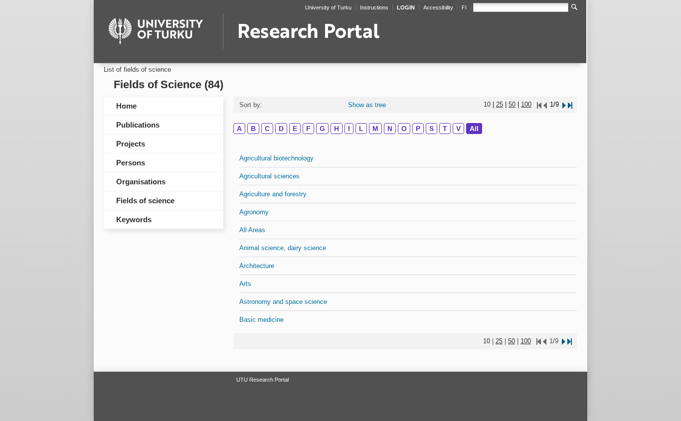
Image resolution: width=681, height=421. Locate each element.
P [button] (418, 129)
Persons (130, 162)
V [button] (458, 129)
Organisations (141, 181)
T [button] (445, 129)
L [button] (361, 129)
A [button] (239, 129)
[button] (563, 104)
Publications (138, 125)
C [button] (267, 129)
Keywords (134, 219)
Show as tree (367, 105)
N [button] (389, 129)
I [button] (349, 129)
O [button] (404, 129)
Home (126, 106)
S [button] (431, 129)
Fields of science (145, 200)
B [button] (253, 129)
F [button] (308, 129)
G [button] (322, 129)
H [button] (336, 129)
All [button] (474, 129)
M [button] (375, 129)
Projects (130, 144)
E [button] (295, 129)
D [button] (281, 129)
